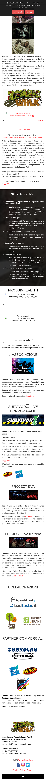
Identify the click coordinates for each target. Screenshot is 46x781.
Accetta (29, 12)
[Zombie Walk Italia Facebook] (18, 765)
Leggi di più (18, 12)
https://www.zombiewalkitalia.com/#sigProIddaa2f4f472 (23, 348)
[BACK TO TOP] (23, 776)
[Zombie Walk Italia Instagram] (23, 765)
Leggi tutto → (7, 184)
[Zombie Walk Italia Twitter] (28, 765)
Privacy (30, 770)
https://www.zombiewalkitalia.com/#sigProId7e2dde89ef (23, 137)
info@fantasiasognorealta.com (19, 744)
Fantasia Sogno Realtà (25, 760)
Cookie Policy (19, 770)
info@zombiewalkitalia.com (18, 754)
